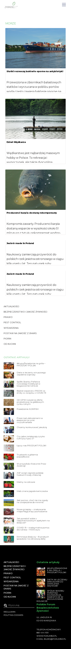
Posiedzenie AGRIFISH (28, 409)
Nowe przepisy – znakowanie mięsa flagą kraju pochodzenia (32, 510)
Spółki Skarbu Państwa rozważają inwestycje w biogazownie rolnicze (28, 384)
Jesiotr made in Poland (20, 243)
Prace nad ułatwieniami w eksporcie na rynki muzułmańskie (30, 420)
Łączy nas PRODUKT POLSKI (31, 446)
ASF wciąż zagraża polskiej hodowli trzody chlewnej (30, 474)
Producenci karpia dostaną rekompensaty (32, 212)
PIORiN (7, 338)
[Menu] (63, 4)
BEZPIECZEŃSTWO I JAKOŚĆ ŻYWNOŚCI (25, 311)
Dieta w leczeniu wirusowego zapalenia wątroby (31, 374)
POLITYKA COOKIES (13, 615)
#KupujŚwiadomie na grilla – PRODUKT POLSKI (31, 364)
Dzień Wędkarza (16, 142)
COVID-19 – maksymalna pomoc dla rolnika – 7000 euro (33, 529)
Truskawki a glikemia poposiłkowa (27, 456)
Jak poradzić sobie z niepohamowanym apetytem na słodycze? (33, 521)
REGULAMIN (9, 612)
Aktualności (11, 306)
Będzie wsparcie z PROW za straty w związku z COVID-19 (31, 392)
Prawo (8, 317)
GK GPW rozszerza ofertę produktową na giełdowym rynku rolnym (30, 402)
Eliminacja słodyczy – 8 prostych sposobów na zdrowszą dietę (33, 538)
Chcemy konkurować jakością (32, 427)
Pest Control (12, 322)
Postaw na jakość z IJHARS (20, 333)
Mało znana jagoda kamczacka (32, 491)
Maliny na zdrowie (26, 482)
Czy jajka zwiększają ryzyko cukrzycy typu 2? (31, 437)
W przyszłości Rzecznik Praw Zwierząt (31, 465)
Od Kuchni (10, 344)
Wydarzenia (11, 328)
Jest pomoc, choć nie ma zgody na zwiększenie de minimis (32, 501)
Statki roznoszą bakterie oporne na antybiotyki (35, 71)
